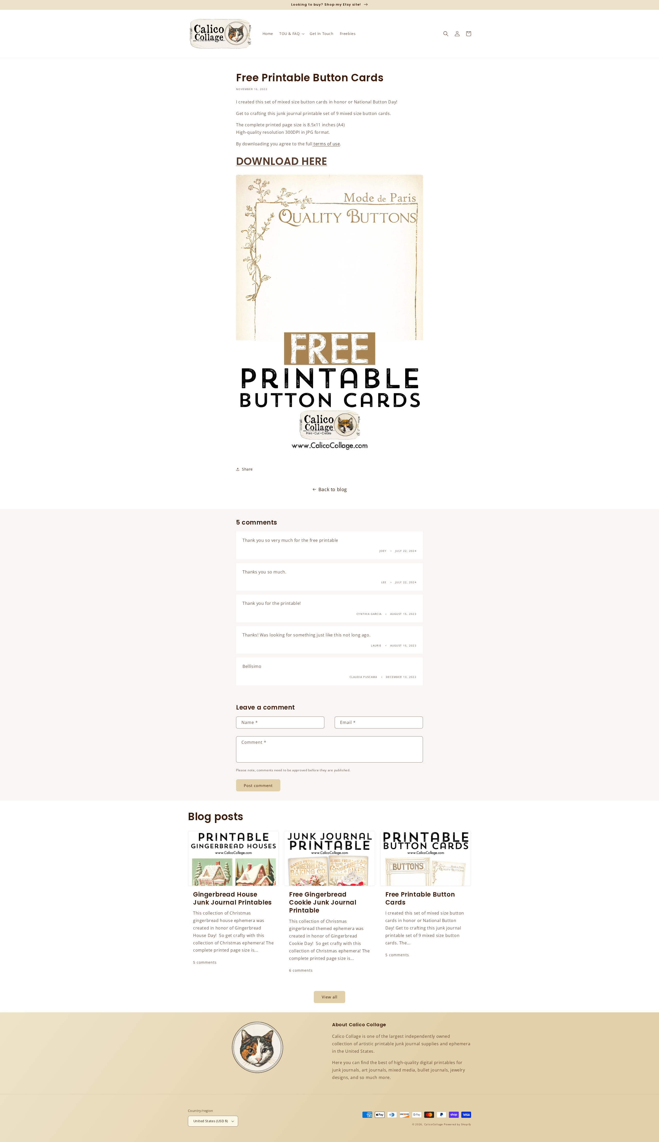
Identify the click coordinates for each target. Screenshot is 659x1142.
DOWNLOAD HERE (281, 161)
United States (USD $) (210, 1121)
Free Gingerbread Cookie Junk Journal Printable (322, 902)
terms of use (326, 144)
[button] (291, 33)
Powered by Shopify (457, 1124)
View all (329, 996)
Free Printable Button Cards (420, 898)
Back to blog (332, 489)
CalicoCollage (433, 1124)
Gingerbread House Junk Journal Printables (232, 898)
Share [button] (247, 469)
